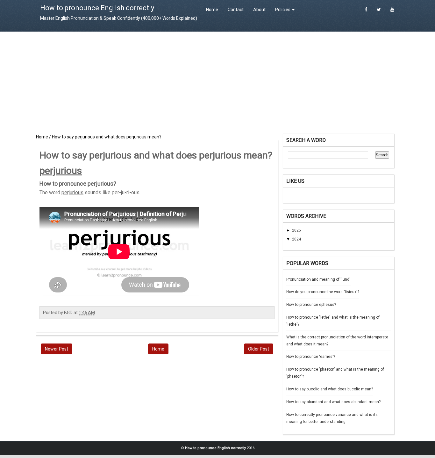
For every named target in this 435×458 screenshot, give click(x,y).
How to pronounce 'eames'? (310, 356)
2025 (296, 230)
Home (212, 9)
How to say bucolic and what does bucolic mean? (329, 389)
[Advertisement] (217, 82)
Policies (283, 9)
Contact (236, 9)
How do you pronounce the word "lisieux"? (322, 292)
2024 (296, 239)
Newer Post (56, 348)
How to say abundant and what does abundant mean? (333, 402)
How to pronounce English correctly (97, 8)
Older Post (258, 348)
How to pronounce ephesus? (311, 304)
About (259, 9)
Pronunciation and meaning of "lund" (318, 279)
